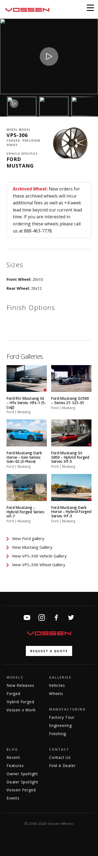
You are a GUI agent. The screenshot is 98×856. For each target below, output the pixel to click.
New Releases (20, 685)
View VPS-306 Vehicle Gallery (39, 556)
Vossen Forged (21, 789)
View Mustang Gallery (32, 547)
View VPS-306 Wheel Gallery (38, 564)
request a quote (49, 651)
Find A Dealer (62, 765)
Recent (13, 757)
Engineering (60, 725)
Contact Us (60, 757)
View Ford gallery (28, 538)
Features (15, 765)
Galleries (60, 677)
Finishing (57, 733)
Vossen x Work (21, 709)
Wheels (15, 677)
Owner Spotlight (22, 773)
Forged (13, 693)
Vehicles (57, 685)
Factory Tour (62, 717)
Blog (12, 749)
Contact (59, 749)
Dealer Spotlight (22, 782)
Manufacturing (67, 709)
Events (13, 798)
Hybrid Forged (20, 701)
